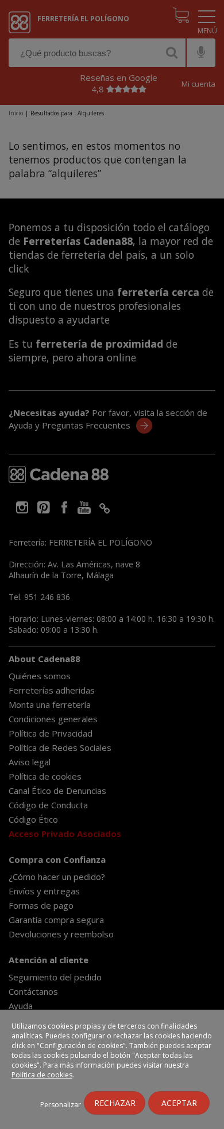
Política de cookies (41, 1075)
